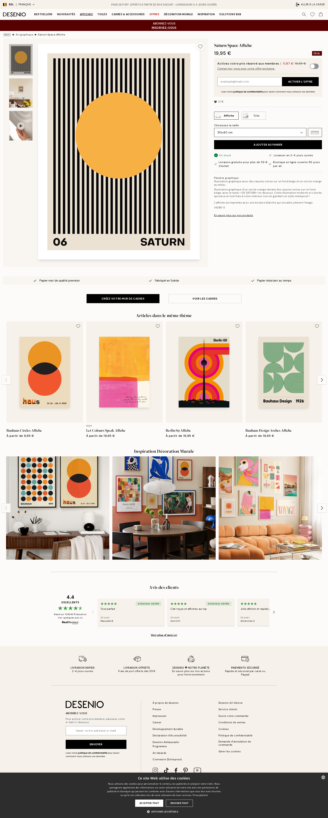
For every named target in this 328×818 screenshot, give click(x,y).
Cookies (223, 729)
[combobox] (323, 777)
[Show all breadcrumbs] (7, 35)
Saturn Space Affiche (51, 34)
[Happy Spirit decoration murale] (270, 508)
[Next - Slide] (321, 379)
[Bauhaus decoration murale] (57, 508)
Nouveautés (66, 14)
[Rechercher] (304, 14)
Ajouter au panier (268, 144)
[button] (315, 132)
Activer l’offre (300, 81)
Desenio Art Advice (230, 702)
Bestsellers (43, 14)
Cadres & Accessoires (128, 14)
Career (157, 722)
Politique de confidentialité (235, 735)
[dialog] (164, 795)
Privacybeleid (200, 795)
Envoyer (96, 744)
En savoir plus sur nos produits (233, 215)
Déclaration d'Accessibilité (170, 735)
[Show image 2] (21, 93)
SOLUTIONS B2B (230, 14)
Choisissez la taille (226, 125)
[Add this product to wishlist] (200, 46)
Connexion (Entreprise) (167, 759)
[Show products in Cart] (321, 14)
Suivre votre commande (233, 716)
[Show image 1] (21, 59)
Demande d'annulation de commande (234, 743)
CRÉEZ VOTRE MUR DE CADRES (123, 298)
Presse (157, 709)
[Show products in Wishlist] (312, 14)
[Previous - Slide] (6, 379)
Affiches (86, 14)
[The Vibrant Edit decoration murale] (164, 508)
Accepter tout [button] (149, 803)
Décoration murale (178, 14)
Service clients (227, 709)
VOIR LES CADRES (204, 298)
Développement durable (168, 729)
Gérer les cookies (229, 751)
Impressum (159, 716)
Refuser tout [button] (179, 803)
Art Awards (159, 753)
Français (25, 4)
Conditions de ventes (232, 722)
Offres (154, 14)
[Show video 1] (21, 126)
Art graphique (24, 34)
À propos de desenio (166, 702)
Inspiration (206, 14)
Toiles (102, 14)
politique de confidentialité (248, 91)
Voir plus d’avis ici (164, 635)
